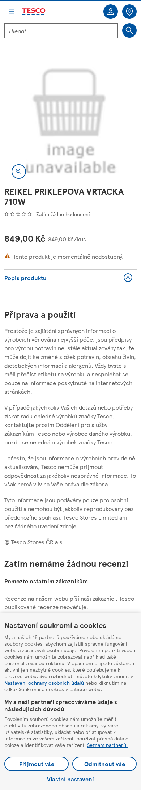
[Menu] (11, 11)
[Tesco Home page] (34, 11)
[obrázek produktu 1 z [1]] (70, 120)
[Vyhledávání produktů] (129, 30)
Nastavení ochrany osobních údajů (44, 682)
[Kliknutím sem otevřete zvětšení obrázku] (19, 171)
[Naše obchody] (129, 11)
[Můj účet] (110, 11)
